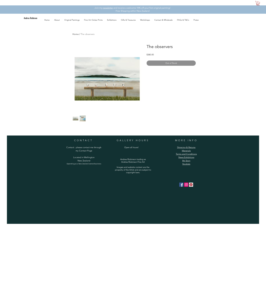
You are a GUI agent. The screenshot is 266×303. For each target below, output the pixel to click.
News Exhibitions (186, 157)
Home (75, 34)
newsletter (108, 8)
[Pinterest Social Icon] (191, 185)
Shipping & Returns (186, 147)
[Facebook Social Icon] (181, 185)
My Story (186, 160)
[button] (258, 3)
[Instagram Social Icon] (186, 185)
